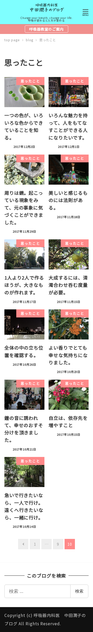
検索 (79, 591)
